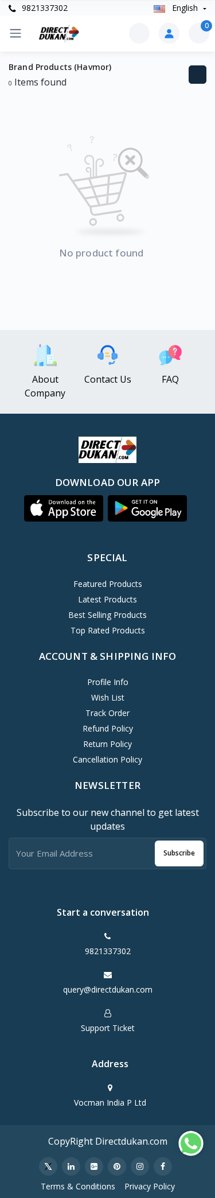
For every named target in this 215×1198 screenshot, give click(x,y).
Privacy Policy (149, 1186)
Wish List (107, 697)
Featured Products (107, 583)
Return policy (107, 743)
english (185, 7)
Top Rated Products (108, 630)
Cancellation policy (107, 759)
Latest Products (107, 599)
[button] (63, 508)
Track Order (107, 712)
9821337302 (43, 7)
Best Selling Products (107, 614)
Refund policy (108, 728)
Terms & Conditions (78, 1186)
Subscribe (179, 853)
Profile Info (107, 681)
